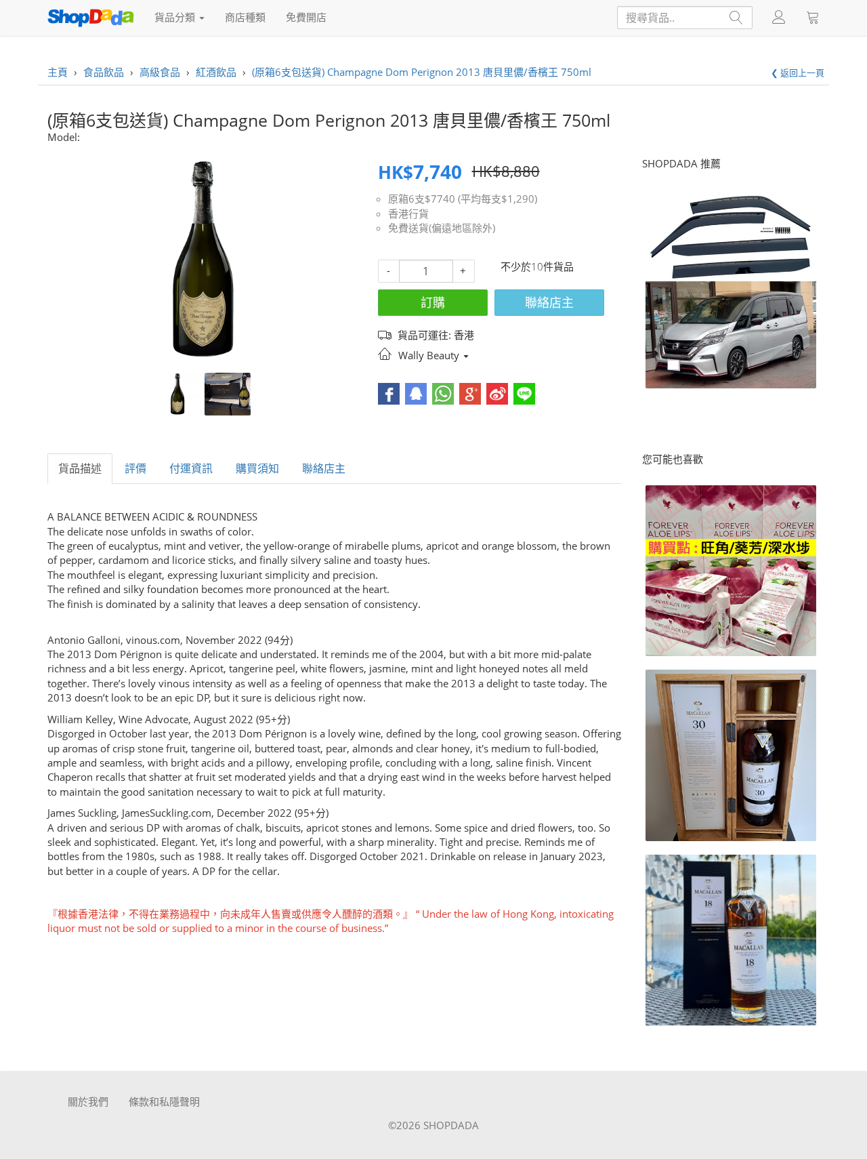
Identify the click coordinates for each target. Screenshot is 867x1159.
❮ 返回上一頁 (797, 72)
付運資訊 (191, 468)
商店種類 (245, 17)
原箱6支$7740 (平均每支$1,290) (462, 198)
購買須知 (257, 468)
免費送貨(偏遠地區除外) (441, 228)
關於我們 (88, 1101)
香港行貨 (408, 213)
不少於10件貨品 (537, 266)
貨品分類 (176, 17)
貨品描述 (80, 468)
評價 (135, 468)
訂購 (433, 302)
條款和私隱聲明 (164, 1101)
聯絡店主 (549, 302)
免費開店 (306, 17)
